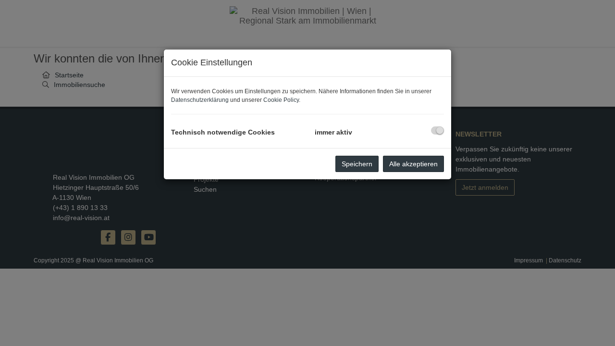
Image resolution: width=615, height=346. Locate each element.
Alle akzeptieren (413, 164)
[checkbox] (437, 130)
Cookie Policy (281, 100)
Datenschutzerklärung (200, 100)
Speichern (357, 164)
